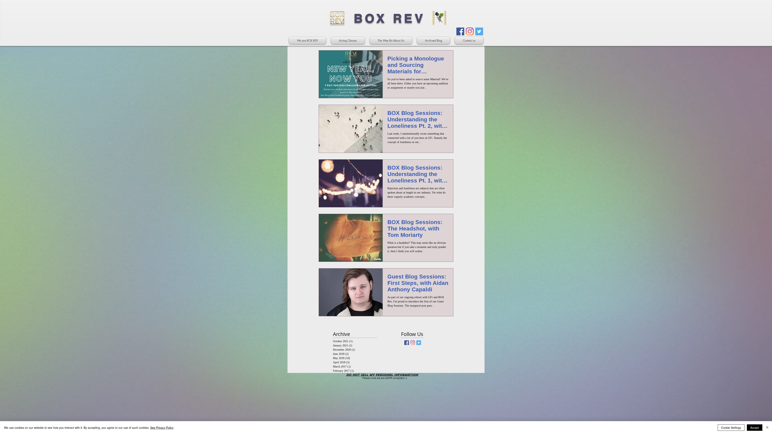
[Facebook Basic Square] (406, 342)
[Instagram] (470, 31)
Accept (754, 428)
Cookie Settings (731, 428)
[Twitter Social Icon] (479, 31)
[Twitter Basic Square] (418, 342)
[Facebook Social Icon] (460, 31)
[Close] (767, 427)
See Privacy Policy (161, 428)
